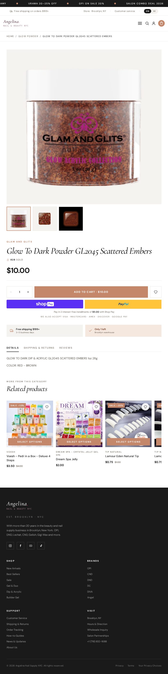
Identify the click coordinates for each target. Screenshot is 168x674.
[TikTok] (41, 545)
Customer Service (17, 618)
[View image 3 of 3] (71, 219)
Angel (90, 597)
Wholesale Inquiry (97, 629)
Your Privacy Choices (150, 665)
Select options (29, 441)
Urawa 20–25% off (26, 3)
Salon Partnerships (98, 635)
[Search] (147, 23)
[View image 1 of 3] (19, 219)
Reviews (66, 347)
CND (89, 574)
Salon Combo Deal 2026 (129, 3)
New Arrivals (13, 568)
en (147, 11)
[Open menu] (140, 23)
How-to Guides (15, 635)
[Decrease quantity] (11, 292)
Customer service (125, 11)
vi (154, 11)
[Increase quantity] (28, 292)
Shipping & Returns (39, 347)
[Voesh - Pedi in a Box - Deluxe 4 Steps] (30, 424)
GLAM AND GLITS (19, 241)
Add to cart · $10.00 (91, 292)
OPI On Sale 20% (75, 3)
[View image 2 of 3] (45, 219)
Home (10, 36)
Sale (9, 580)
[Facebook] (20, 545)
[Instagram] (10, 545)
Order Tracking (15, 629)
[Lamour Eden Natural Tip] (128, 424)
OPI (89, 568)
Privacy (120, 665)
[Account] (154, 23)
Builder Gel (13, 597)
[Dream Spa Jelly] (79, 424)
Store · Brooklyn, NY (95, 11)
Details (13, 347)
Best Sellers (13, 574)
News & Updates (16, 641)
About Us (12, 647)
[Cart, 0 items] (161, 23)
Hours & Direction (97, 624)
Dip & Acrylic (14, 591)
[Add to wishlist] (155, 292)
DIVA (90, 591)
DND (89, 580)
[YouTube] (30, 545)
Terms (131, 665)
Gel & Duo (12, 585)
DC (89, 585)
